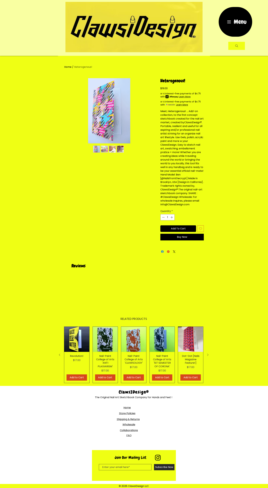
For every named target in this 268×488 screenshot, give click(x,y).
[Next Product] (208, 355)
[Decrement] (163, 217)
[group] (134, 354)
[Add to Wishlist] (200, 228)
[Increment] (172, 217)
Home (67, 67)
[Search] (236, 46)
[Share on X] (174, 251)
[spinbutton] (167, 217)
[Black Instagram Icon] (158, 457)
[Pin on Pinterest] (168, 251)
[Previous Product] (59, 355)
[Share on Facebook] (162, 251)
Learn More (185, 96)
